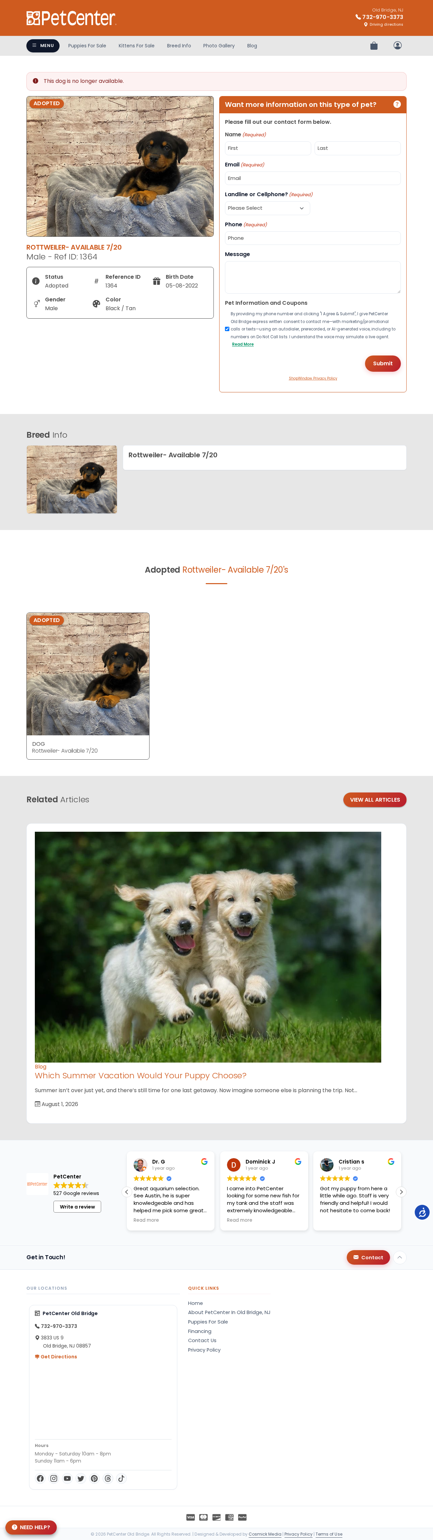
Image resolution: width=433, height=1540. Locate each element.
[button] (401, 1192)
